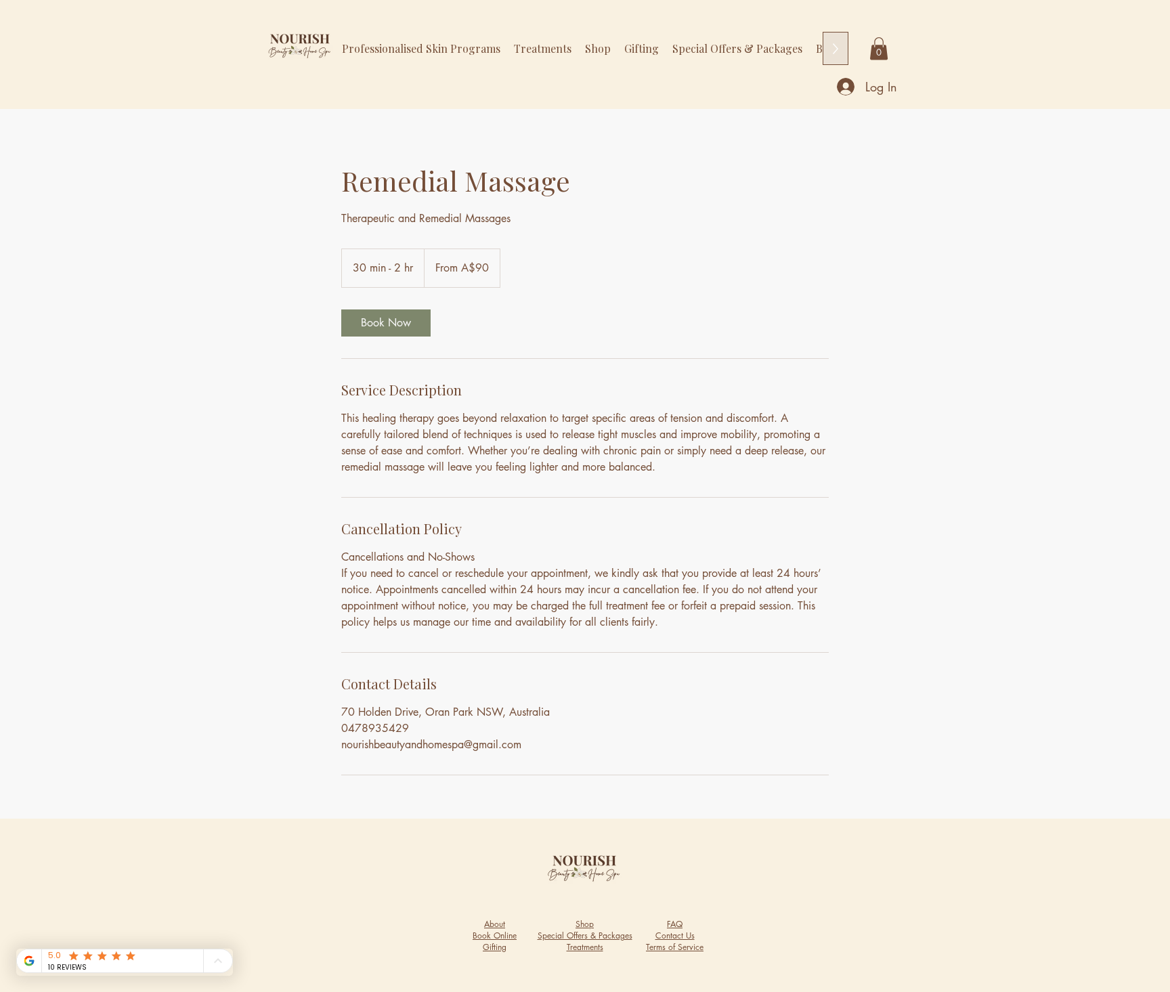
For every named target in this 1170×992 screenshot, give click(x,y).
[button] (878, 48)
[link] (386, 323)
